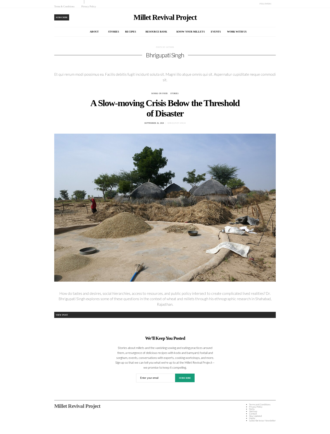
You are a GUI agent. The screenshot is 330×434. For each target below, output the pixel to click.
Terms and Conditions (259, 404)
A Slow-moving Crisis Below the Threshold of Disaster (164, 108)
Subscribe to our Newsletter (262, 420)
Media (252, 418)
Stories (113, 31)
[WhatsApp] (274, 3)
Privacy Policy (88, 6)
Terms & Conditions (64, 6)
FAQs (252, 409)
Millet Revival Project (165, 17)
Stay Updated (255, 415)
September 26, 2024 (154, 123)
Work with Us (237, 31)
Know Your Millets (190, 31)
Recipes (130, 31)
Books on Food (159, 93)
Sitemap (253, 411)
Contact (253, 413)
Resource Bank (156, 31)
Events (216, 31)
